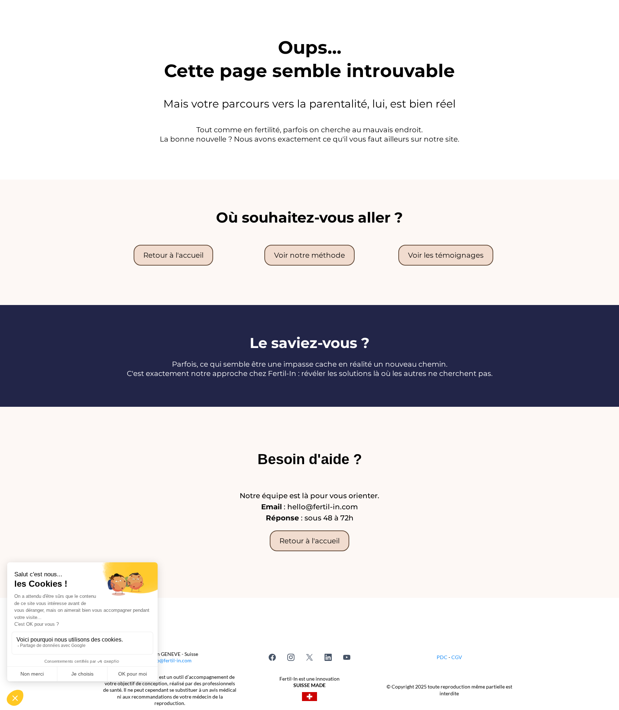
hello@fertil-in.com (170, 660)
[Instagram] (291, 657)
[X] (309, 657)
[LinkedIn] (328, 657)
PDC (442, 657)
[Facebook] (272, 657)
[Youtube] (346, 657)
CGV (456, 657)
